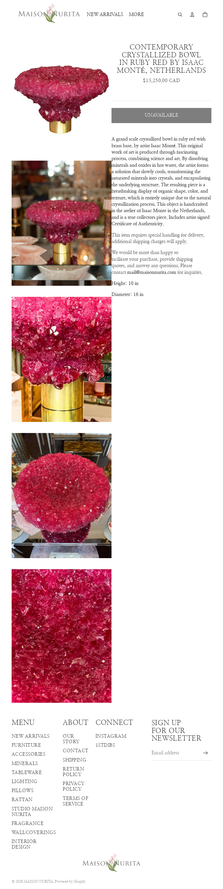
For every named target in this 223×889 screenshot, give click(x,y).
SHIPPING (74, 760)
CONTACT (75, 750)
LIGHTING (24, 781)
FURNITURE (26, 745)
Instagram (111, 736)
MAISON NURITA (38, 881)
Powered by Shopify (70, 881)
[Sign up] (205, 753)
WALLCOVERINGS (34, 832)
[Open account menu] (192, 14)
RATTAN (22, 799)
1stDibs (105, 745)
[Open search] (180, 14)
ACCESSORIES (28, 754)
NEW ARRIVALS (31, 736)
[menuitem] (136, 14)
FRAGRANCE (28, 823)
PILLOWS (22, 790)
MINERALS (25, 763)
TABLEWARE (27, 772)
